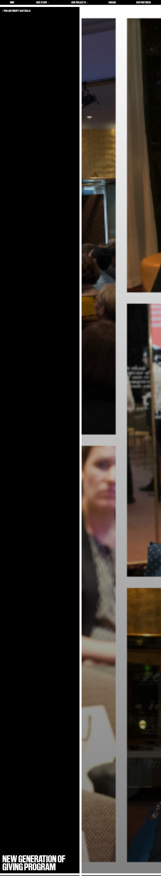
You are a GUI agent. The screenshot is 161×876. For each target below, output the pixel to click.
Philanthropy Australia (17, 10)
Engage (112, 2)
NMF (12, 2)
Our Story (41, 2)
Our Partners (143, 2)
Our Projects (78, 2)
